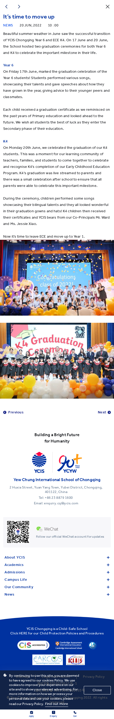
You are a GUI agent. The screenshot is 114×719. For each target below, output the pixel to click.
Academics (14, 565)
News (9, 594)
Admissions (15, 572)
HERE (23, 633)
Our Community (19, 587)
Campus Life (16, 579)
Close (97, 690)
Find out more (56, 704)
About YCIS (15, 557)
